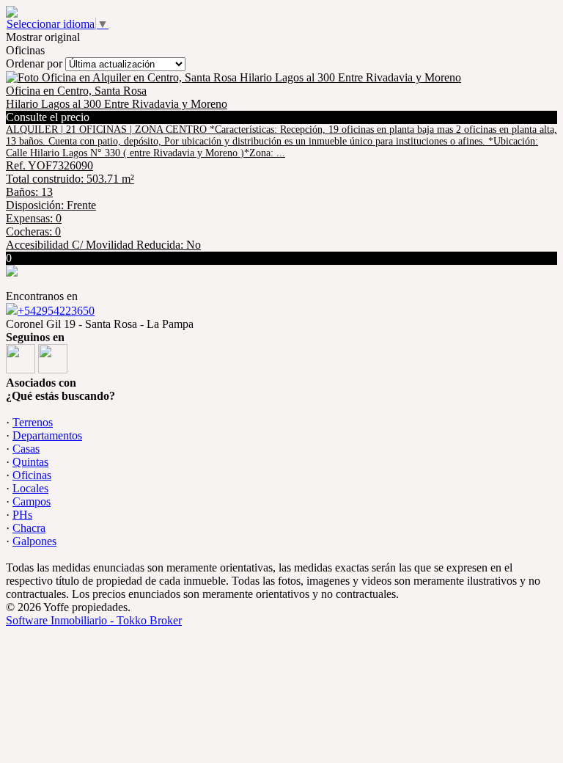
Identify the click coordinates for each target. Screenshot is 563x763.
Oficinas (31, 475)
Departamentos (47, 435)
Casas (26, 448)
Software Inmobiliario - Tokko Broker (94, 620)
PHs (22, 514)
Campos (31, 501)
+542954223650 (56, 310)
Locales (30, 488)
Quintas (30, 462)
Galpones (34, 541)
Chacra (28, 528)
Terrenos (32, 422)
